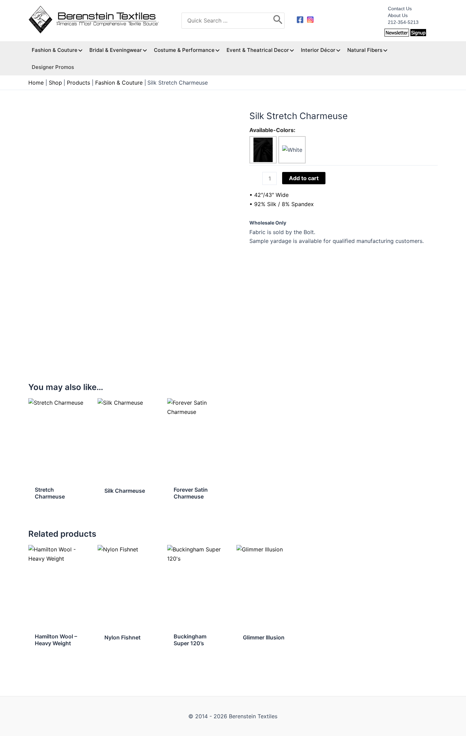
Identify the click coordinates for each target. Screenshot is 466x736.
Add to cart (304, 178)
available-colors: (272, 130)
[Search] (278, 21)
